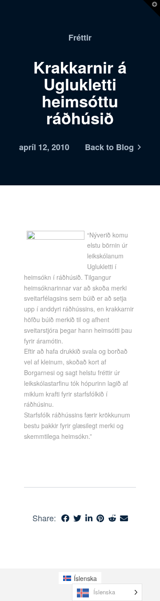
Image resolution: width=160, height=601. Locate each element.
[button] (151, 8)
